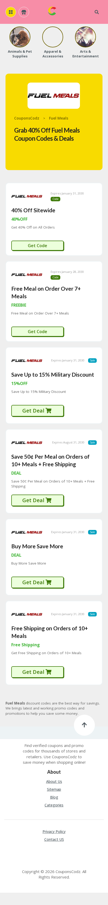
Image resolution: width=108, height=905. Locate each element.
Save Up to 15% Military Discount (52, 374)
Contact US (54, 839)
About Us (54, 781)
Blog (54, 797)
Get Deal (34, 410)
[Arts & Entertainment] (85, 36)
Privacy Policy (54, 831)
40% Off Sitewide (33, 210)
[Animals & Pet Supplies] (20, 36)
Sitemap (54, 789)
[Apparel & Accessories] (52, 36)
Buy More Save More (37, 546)
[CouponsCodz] (52, 10)
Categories (54, 805)
